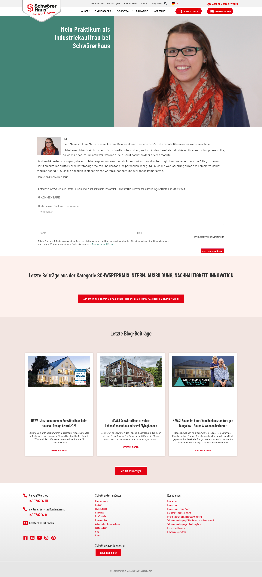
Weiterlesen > (59, 450)
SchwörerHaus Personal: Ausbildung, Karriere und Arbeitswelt (151, 189)
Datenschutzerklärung (103, 244)
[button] (165, 3)
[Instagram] (46, 537)
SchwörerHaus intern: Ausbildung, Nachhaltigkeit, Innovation (83, 189)
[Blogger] (32, 537)
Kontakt (144, 3)
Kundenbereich (131, 3)
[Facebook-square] (25, 537)
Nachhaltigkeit (113, 3)
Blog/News (157, 3)
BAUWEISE (142, 11)
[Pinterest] (53, 537)
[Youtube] (39, 537)
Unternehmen (97, 3)
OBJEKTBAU (123, 11)
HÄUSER (84, 11)
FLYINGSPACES (102, 11)
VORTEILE (159, 11)
